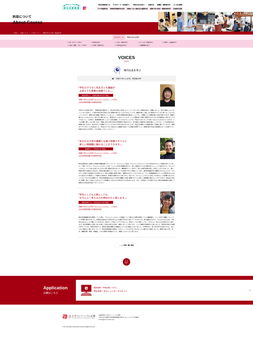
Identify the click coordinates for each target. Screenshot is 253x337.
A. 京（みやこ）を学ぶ (75, 42)
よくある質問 (177, 5)
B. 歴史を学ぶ (96, 42)
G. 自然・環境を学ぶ (98, 45)
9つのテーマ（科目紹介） (121, 5)
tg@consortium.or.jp (108, 319)
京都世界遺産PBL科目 (117, 9)
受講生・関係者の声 (163, 5)
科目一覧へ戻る (129, 245)
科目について (24, 33)
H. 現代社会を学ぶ (121, 45)
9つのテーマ (35, 33)
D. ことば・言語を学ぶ (146, 42)
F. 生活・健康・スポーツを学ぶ (77, 45)
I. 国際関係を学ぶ (145, 45)
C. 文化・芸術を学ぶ (122, 42)
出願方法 (151, 5)
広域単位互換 (177, 9)
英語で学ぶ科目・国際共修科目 (160, 9)
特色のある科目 (138, 5)
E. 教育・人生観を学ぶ (170, 42)
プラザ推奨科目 (102, 9)
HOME (15, 33)
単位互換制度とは (104, 5)
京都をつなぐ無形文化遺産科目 (137, 9)
